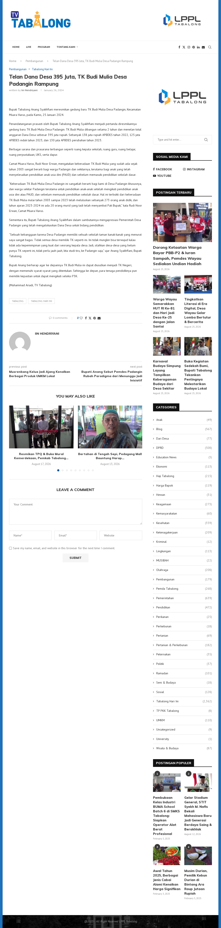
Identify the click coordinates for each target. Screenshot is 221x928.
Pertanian (184, 635)
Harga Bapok (184, 485)
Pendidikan (184, 607)
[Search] (210, 47)
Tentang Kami (66, 46)
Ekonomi (184, 466)
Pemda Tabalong (184, 589)
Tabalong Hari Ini (184, 701)
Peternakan (184, 654)
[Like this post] (81, 318)
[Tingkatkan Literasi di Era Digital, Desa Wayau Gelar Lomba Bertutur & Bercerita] (198, 284)
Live (28, 46)
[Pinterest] (193, 47)
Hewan (184, 495)
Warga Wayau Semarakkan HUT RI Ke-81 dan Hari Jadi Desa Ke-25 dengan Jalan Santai (165, 312)
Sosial (184, 692)
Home (16, 46)
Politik (184, 664)
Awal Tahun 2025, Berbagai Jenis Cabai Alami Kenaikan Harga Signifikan (166, 880)
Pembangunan (34, 61)
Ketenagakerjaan (184, 532)
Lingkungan (184, 551)
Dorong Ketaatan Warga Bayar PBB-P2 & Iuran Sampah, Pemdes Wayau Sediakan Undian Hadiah (177, 255)
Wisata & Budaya (184, 748)
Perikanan (184, 617)
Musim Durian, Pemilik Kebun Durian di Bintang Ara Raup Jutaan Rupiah (195, 882)
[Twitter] (183, 47)
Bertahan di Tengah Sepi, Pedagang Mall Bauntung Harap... (110, 456)
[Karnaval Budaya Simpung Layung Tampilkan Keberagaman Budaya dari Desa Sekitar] (167, 346)
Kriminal (184, 542)
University (184, 739)
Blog (184, 429)
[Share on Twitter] (90, 318)
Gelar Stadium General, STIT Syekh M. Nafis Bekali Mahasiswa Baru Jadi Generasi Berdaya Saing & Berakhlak (198, 813)
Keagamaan (184, 504)
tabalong (18, 301)
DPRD (184, 448)
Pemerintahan (184, 598)
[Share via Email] (99, 318)
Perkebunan (184, 626)
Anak (184, 420)
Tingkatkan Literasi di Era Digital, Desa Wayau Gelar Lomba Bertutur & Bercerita (197, 310)
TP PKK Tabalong (184, 711)
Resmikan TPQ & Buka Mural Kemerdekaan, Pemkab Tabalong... (41, 456)
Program (44, 46)
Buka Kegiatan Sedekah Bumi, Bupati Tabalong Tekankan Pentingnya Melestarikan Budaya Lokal (198, 374)
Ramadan (184, 673)
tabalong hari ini (41, 301)
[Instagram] (189, 47)
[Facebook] (179, 47)
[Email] (203, 47)
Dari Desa (184, 438)
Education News (184, 457)
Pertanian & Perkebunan (184, 645)
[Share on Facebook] (86, 318)
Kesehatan (184, 523)
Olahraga (184, 570)
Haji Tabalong (184, 476)
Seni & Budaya (184, 682)
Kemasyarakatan (184, 513)
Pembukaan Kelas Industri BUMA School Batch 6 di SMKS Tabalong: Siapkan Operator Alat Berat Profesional (166, 816)
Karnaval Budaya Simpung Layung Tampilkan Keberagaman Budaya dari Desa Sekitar (167, 374)
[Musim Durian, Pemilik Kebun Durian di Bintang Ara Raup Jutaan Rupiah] (198, 856)
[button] (15, 438)
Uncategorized (184, 729)
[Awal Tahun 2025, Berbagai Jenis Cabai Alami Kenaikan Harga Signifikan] (167, 856)
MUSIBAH (184, 560)
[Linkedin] (198, 47)
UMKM (184, 720)
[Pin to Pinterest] (94, 318)
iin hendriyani (29, 90)
